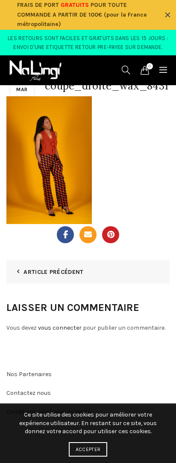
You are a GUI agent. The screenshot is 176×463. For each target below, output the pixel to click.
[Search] (126, 69)
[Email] (88, 234)
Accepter (88, 449)
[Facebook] (65, 234)
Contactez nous (28, 393)
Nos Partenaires (29, 374)
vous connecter (60, 327)
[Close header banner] (167, 15)
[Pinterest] (110, 234)
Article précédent (53, 272)
